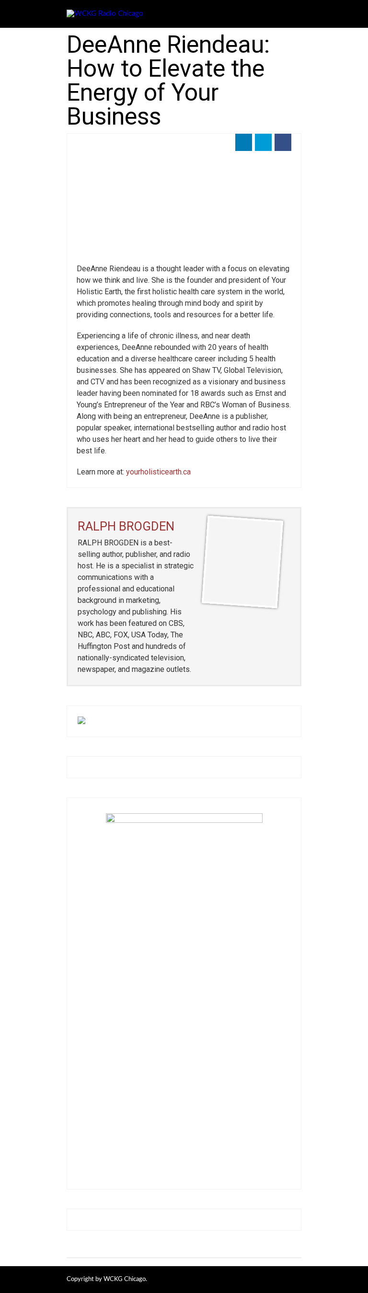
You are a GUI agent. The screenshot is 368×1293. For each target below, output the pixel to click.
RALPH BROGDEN (126, 526)
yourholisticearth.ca (158, 471)
